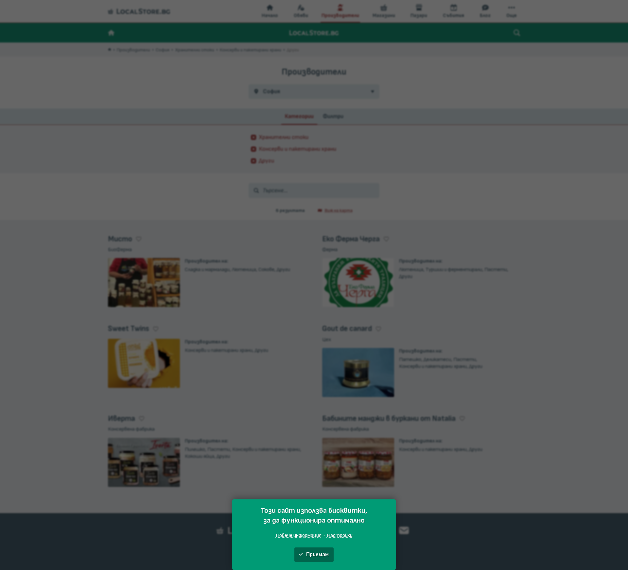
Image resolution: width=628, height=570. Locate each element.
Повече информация (299, 535)
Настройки (340, 535)
